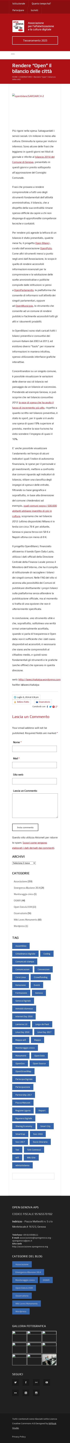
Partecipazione (22, 1086)
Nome (16, 742)
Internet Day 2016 (23, 1016)
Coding (46, 953)
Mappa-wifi (20, 1039)
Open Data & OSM (23, 906)
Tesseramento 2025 (35, 40)
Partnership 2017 (23, 1094)
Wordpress (19, 926)
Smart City (45, 1126)
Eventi (37, 985)
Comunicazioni (22, 969)
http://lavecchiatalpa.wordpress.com (39, 679)
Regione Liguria (22, 1110)
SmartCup (20, 1134)
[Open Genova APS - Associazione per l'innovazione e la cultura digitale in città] (35, 31)
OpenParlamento (24, 290)
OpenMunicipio (24, 305)
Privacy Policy (19, 1436)
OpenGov (20, 1063)
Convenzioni (43, 969)
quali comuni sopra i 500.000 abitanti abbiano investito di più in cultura (34, 511)
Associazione (20, 881)
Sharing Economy (23, 1126)
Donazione (20, 985)
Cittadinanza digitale (25, 953)
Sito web (18, 774)
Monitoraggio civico (24, 894)
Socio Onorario (40, 1141)
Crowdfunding (41, 977)
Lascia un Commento (25, 790)
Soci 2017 (20, 1141)
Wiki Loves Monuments (25, 919)
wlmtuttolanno (22, 1165)
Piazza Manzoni (22, 1102)
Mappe (37, 1039)
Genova (39, 992)
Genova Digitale (23, 1000)
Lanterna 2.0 (21, 1024)
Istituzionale (18, 3)
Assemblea (20, 945)
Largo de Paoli (42, 1024)
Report (42, 1110)
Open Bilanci (42, 243)
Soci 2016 (37, 1134)
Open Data (39, 1055)
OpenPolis (46, 248)
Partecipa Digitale (24, 1079)
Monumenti (20, 1055)
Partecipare (18, 10)
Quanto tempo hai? (41, 3)
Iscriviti (34, 10)
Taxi (17, 1149)
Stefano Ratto (23, 702)
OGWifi (17, 900)
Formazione (21, 992)
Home (14, 77)
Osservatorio (25, 77)
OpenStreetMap (23, 1071)
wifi (17, 1157)
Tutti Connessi (34, 1149)
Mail (15, 758)
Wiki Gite (31, 1157)
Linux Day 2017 (44, 1032)
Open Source (39, 1063)
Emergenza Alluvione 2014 (27, 887)
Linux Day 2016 (22, 1032)
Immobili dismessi (24, 1008)
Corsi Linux (20, 977)
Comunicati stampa (24, 961)
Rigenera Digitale (23, 1118)
